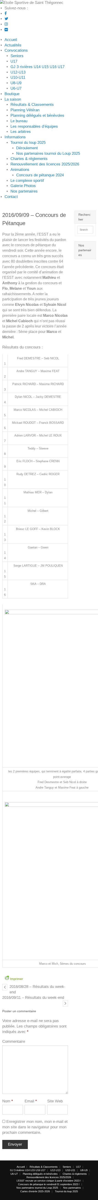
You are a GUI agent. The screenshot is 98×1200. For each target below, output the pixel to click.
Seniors (16, 56)
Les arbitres (20, 131)
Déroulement (27, 148)
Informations (15, 137)
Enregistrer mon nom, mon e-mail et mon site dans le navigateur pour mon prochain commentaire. (35, 1127)
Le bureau (18, 121)
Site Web (55, 1101)
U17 (13, 61)
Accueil (11, 40)
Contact (11, 197)
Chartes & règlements (29, 159)
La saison (13, 99)
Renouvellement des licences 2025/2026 (44, 164)
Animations (19, 169)
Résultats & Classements (32, 104)
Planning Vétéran (24, 110)
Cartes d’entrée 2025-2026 (35, 1191)
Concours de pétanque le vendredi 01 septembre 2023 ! (49, 1184)
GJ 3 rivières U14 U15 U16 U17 (37, 67)
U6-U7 (15, 88)
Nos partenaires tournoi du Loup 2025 (48, 153)
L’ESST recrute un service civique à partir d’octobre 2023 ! (49, 1180)
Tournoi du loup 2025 (28, 142)
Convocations (16, 50)
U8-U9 (15, 83)
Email (31, 1101)
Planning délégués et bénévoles (37, 115)
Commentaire (13, 1041)
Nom (7, 1101)
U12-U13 (18, 72)
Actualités (13, 45)
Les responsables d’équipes (34, 126)
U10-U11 (17, 77)
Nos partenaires (24, 191)
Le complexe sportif (27, 180)
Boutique (12, 94)
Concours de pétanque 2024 (40, 175)
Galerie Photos (23, 186)
